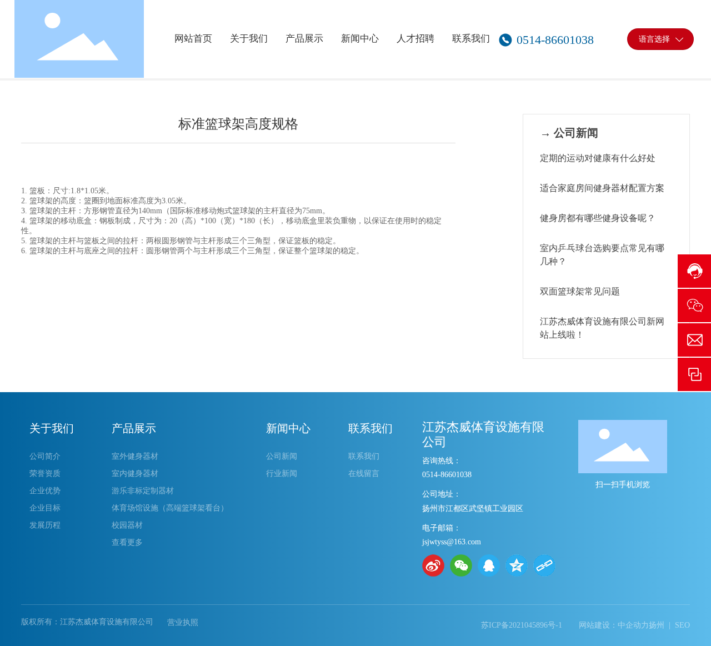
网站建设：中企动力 (614, 625)
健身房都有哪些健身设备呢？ (597, 218)
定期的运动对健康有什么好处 (597, 158)
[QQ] (489, 565)
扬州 (656, 625)
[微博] (433, 565)
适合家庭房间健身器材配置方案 (602, 188)
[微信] (461, 565)
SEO (682, 625)
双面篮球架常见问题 (580, 291)
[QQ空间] (516, 565)
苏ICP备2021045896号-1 (521, 625)
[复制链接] (544, 565)
